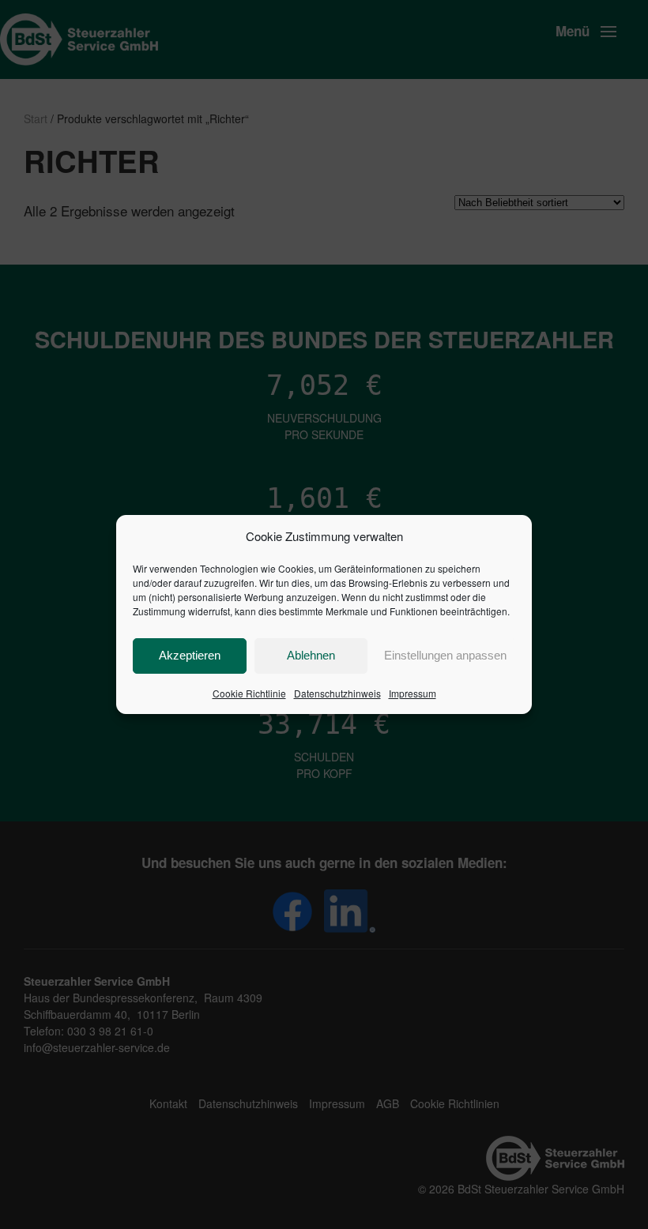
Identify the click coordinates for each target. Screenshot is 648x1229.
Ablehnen (311, 655)
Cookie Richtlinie (249, 693)
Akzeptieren (189, 655)
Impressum (412, 693)
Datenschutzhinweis (337, 693)
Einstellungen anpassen (445, 655)
